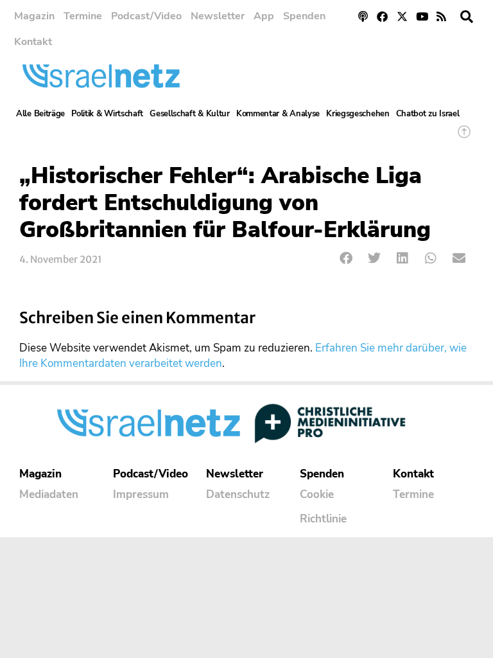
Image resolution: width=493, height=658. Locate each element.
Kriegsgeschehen (358, 114)
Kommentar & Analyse (278, 114)
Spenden (304, 16)
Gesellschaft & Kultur (190, 114)
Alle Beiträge (40, 114)
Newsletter (218, 16)
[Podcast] (363, 16)
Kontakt (33, 42)
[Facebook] (383, 16)
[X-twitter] (402, 16)
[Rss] (441, 16)
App (264, 16)
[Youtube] (422, 16)
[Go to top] (464, 138)
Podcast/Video (146, 16)
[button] (467, 17)
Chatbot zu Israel (428, 114)
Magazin (34, 16)
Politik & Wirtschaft (107, 114)
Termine (83, 16)
